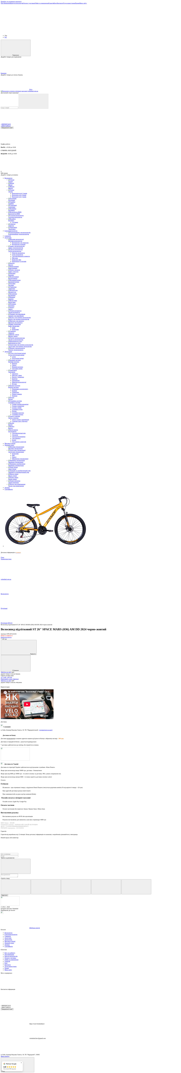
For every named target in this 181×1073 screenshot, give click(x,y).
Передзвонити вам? (7, 127)
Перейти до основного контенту (11, 1)
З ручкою (15, 222)
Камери (14, 390)
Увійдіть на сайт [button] (6, 672)
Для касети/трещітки (18, 436)
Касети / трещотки (18, 377)
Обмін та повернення (41, 3)
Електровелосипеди (11, 231)
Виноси (14, 363)
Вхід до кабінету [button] (10, 953)
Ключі (14, 440)
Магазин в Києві (10, 443)
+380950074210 (6, 124)
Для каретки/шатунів (19, 433)
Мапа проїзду (5, 1056)
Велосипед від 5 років (19, 195)
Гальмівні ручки (17, 409)
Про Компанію (5, 3)
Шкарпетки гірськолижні (20, 459)
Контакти (60, 3)
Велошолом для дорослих (20, 243)
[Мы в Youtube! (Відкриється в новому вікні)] (43, 18)
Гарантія (51, 3)
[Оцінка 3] (76, 886)
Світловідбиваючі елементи (21, 256)
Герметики (15, 392)
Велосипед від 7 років (19, 197)
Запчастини (8, 351)
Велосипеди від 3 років (19, 193)
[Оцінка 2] (46, 886)
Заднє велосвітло (17, 254)
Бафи (13, 328)
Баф (13, 455)
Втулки (14, 384)
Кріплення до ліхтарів (19, 261)
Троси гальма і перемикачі (20, 419)
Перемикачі (16, 380)
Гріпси (14, 365)
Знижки (7, 487)
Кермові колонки (17, 367)
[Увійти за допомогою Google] (16, 866)
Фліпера (14, 396)
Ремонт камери (17, 394)
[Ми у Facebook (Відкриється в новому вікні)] (15, 18)
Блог (55, 3)
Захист (14, 457)
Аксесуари (8, 237)
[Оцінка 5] (136, 886)
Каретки (14, 379)
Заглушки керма (17, 368)
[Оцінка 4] (106, 886)
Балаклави (15, 329)
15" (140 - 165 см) (6, 677)
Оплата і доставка (29, 3)
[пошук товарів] (33, 101)
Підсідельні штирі (18, 358)
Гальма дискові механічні (20, 404)
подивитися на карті (45, 730)
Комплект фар (16, 260)
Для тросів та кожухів (19, 442)
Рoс (6, 37)
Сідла (14, 356)
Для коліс (15, 435)
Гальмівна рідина (17, 414)
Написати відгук (6, 637)
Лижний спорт (9, 445)
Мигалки (15, 258)
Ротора (14, 411)
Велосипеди (8, 178)
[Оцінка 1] (16, 886)
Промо (77, 3)
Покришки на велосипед (20, 389)
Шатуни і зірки (17, 375)
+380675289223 (6, 126)
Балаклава (15, 453)
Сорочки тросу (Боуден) (19, 421)
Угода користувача (69, 3)
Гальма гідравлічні (18, 406)
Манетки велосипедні (19, 382)
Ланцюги (15, 373)
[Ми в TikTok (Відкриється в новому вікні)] (100, 18)
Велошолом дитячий (18, 244)
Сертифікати (9, 489)
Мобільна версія (34, 928)
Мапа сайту (83, 3)
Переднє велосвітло (18, 253)
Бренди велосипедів (16, 3)
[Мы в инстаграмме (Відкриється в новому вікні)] (71, 18)
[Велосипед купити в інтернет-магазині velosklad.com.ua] (10, 905)
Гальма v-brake (16, 408)
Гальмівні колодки (18, 413)
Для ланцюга (16, 438)
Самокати (8, 236)
